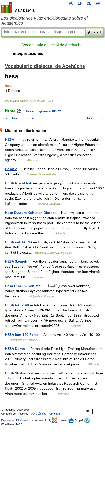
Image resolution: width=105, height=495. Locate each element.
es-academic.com (18, 7)
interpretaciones (28, 53)
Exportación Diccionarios (16, 420)
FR (98, 3)
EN (80, 3)
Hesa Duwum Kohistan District (30, 213)
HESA (9, 139)
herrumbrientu (23, 118)
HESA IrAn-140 (17, 305)
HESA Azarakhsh (18, 183)
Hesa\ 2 (11, 169)
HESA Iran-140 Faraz (21, 335)
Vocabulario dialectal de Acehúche (52, 45)
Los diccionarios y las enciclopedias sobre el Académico (44, 21)
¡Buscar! (94, 32)
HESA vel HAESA (18, 242)
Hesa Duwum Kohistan (24, 286)
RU (71, 3)
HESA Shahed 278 (19, 373)
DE (89, 3)
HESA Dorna (15, 349)
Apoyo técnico (38, 413)
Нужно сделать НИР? (43, 111)
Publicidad (54, 413)
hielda (91, 118)
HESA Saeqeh (16, 261)
